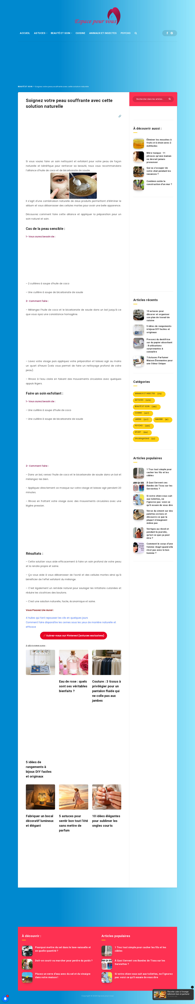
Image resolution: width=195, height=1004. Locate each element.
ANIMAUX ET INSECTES (103, 33)
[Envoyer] (170, 98)
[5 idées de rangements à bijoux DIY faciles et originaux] (138, 330)
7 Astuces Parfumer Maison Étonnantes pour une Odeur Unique (160, 360)
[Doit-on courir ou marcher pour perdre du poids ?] (27, 964)
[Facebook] (167, 33)
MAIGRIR (161, 419)
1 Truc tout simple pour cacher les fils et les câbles (159, 472)
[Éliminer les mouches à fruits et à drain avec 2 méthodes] (138, 143)
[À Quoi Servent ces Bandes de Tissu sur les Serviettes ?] (138, 486)
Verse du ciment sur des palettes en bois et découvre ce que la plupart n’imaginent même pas (160, 517)
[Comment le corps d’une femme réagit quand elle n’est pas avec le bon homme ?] (138, 547)
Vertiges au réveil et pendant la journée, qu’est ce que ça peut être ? (158, 533)
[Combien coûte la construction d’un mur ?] (138, 185)
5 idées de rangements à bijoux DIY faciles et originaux (159, 329)
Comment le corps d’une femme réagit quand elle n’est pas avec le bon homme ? (160, 548)
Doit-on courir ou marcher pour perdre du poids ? (64, 960)
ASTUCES (40, 33)
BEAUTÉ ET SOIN (60, 33)
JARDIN (141, 419)
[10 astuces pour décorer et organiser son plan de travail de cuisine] (138, 315)
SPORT (141, 432)
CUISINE (80, 33)
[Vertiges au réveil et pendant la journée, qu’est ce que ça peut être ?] (138, 532)
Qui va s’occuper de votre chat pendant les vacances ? (159, 171)
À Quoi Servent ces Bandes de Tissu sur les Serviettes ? (159, 485)
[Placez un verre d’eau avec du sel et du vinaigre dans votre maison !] (27, 977)
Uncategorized (145, 438)
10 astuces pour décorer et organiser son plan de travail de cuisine (158, 316)
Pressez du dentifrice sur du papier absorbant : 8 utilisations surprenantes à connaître (159, 345)
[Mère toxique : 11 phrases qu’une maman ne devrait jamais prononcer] (138, 156)
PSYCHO (126, 33)
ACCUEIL (25, 33)
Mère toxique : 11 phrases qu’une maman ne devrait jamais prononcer (159, 158)
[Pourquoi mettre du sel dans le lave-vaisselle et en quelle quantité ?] (27, 951)
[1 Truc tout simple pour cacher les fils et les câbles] (138, 473)
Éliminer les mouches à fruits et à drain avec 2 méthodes (159, 142)
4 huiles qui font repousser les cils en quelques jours (57, 617)
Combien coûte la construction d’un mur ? (159, 183)
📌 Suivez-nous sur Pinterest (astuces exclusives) (73, 635)
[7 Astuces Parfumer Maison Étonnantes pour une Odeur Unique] (138, 361)
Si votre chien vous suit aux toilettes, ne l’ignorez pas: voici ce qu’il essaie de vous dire (160, 500)
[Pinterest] (172, 33)
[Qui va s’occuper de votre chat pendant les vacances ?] (138, 171)
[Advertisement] (97, 61)
